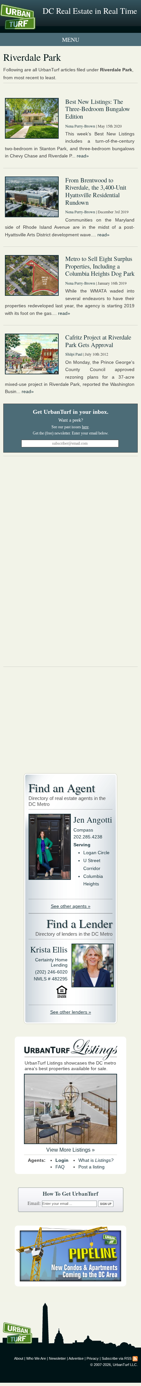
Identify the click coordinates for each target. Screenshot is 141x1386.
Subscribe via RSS (116, 1358)
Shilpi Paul (73, 354)
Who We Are (36, 1358)
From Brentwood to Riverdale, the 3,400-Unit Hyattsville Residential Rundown (95, 191)
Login (62, 1160)
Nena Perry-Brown (80, 126)
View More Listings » (70, 1150)
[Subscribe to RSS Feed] (135, 1358)
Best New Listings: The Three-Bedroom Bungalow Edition (97, 108)
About (18, 1358)
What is (95, 1160)
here (85, 427)
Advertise (76, 1358)
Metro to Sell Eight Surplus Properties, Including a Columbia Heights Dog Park (99, 265)
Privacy (93, 1358)
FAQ (60, 1166)
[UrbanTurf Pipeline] (70, 1284)
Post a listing (91, 1166)
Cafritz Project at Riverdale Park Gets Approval (98, 341)
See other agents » (71, 906)
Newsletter (57, 1358)
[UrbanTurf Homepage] (34, 25)
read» (83, 155)
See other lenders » (70, 1012)
